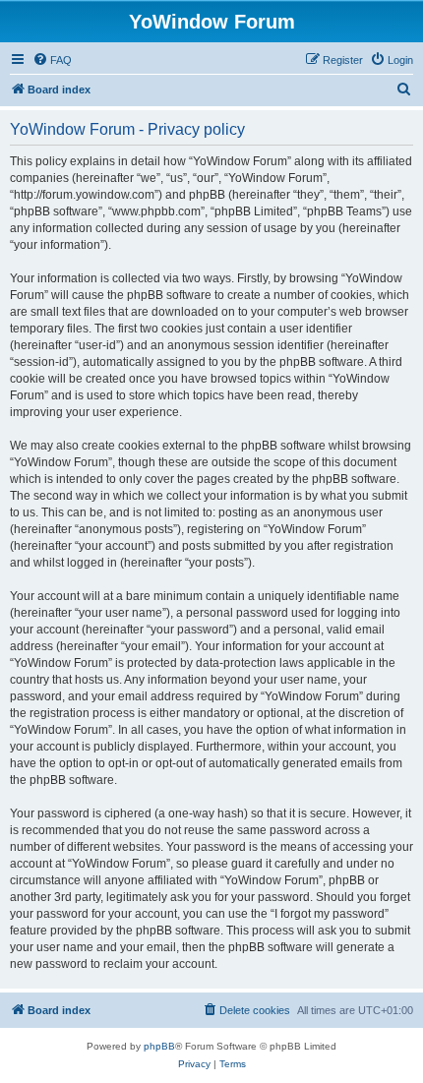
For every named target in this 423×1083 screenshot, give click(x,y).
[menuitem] (52, 60)
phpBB (159, 1046)
